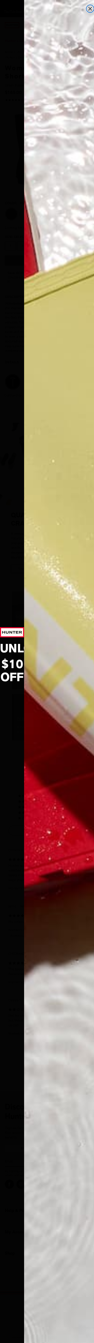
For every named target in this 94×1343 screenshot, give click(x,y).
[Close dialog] (90, 9)
